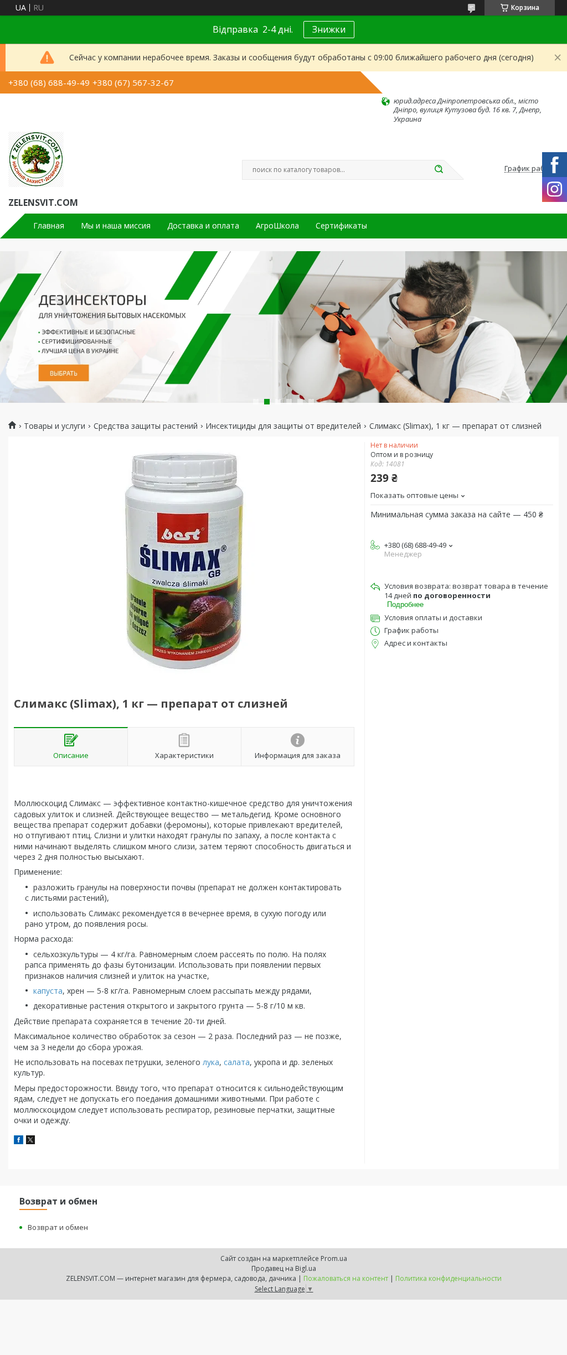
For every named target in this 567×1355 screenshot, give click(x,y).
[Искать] (438, 170)
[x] (30, 1141)
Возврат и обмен (58, 1227)
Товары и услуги (54, 426)
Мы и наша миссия (116, 226)
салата (237, 1062)
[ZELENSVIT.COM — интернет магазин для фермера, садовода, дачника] (36, 159)
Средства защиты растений (146, 426)
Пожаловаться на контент (345, 1278)
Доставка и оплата (203, 226)
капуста (48, 990)
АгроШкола (277, 226)
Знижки (329, 29)
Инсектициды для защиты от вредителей (283, 426)
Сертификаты (341, 226)
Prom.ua (334, 1258)
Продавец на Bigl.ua (283, 1268)
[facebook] (18, 1141)
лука (211, 1062)
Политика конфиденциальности (448, 1278)
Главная (48, 226)
